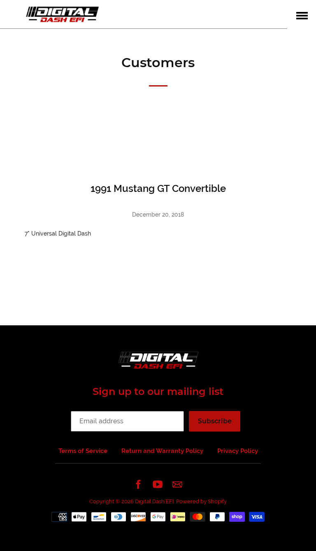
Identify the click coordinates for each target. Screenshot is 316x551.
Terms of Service (82, 451)
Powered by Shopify (201, 501)
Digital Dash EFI (154, 501)
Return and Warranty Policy (162, 451)
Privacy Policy (237, 451)
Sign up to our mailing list (158, 391)
